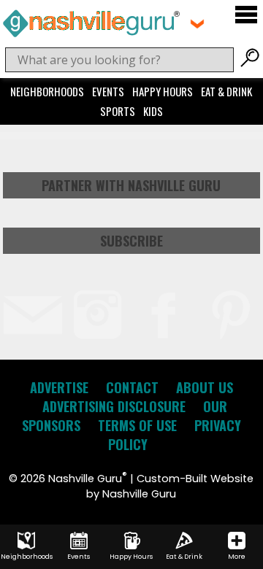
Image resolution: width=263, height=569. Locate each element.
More (236, 556)
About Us (204, 387)
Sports (117, 111)
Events (108, 91)
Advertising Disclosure (114, 406)
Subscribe (131, 240)
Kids (153, 111)
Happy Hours (162, 91)
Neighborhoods (47, 91)
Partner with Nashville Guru (131, 185)
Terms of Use (137, 425)
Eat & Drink (226, 91)
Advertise (59, 387)
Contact (132, 387)
